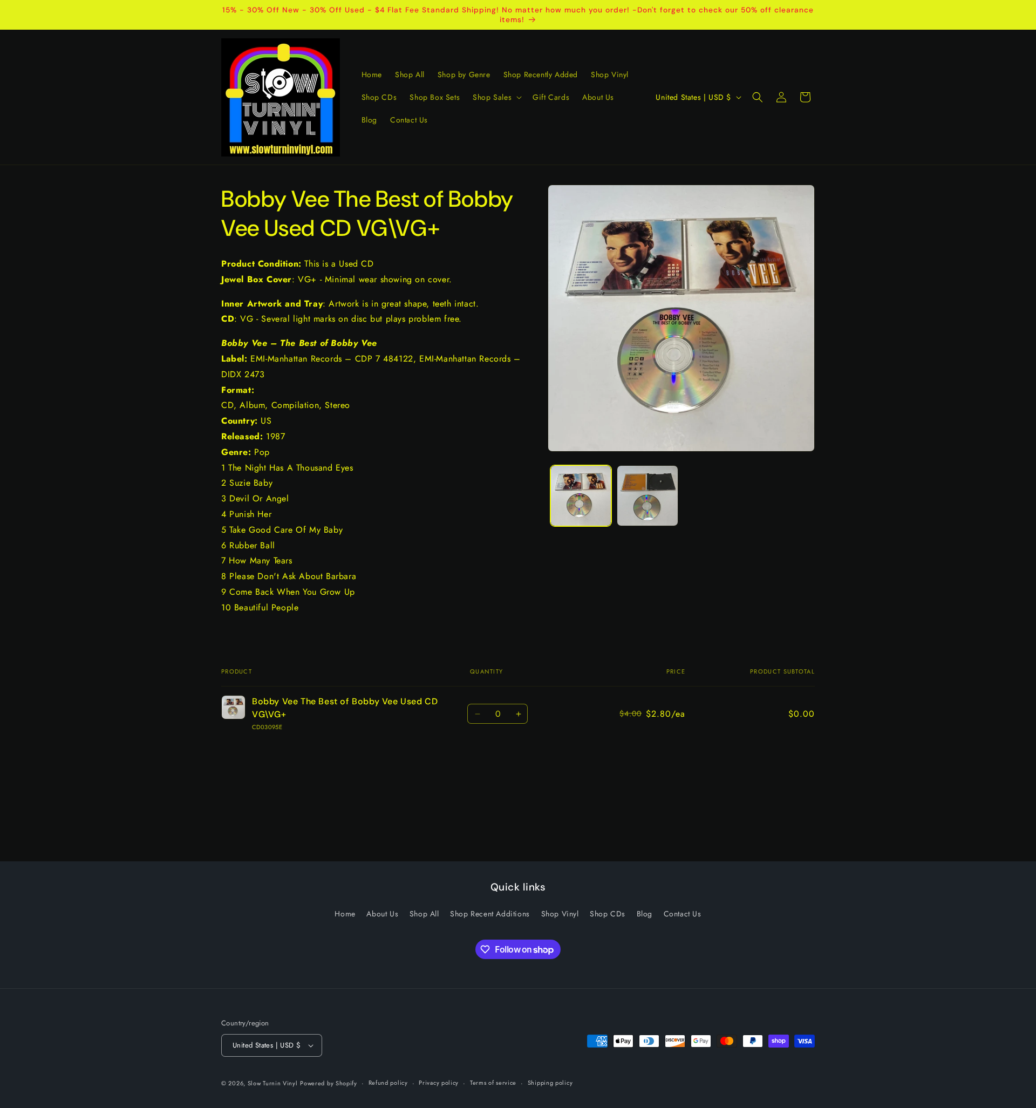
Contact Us (682, 913)
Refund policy (388, 1082)
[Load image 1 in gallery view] (580, 495)
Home (345, 913)
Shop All (424, 913)
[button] (496, 97)
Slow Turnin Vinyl (273, 1083)
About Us (382, 913)
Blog (644, 913)
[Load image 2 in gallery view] (647, 495)
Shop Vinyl (560, 913)
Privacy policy (439, 1082)
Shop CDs (607, 913)
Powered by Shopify (328, 1083)
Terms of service (493, 1082)
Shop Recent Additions (490, 913)
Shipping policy (550, 1082)
